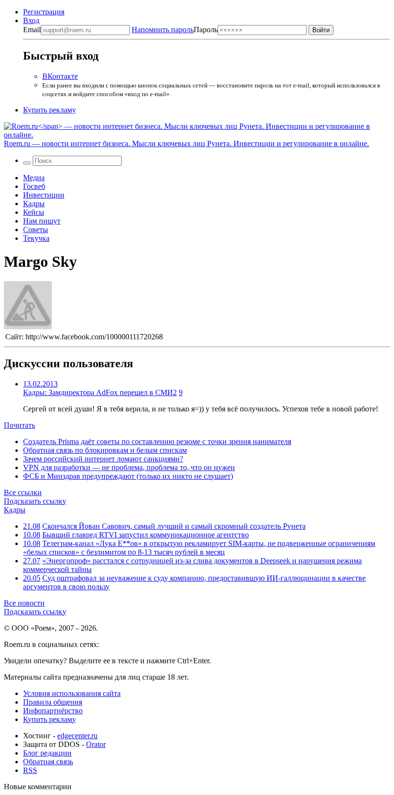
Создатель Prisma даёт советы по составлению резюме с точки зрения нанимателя (157, 441)
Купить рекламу (49, 110)
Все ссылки (23, 492)
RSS (30, 770)
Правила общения (52, 702)
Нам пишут (42, 221)
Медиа (34, 178)
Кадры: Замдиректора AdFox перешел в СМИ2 (100, 392)
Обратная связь (48, 762)
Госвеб (34, 186)
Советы (35, 229)
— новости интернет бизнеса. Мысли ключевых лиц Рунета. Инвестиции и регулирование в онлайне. (186, 143)
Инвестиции (43, 195)
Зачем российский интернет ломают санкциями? (103, 459)
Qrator (96, 744)
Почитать (19, 425)
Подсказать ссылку (35, 501)
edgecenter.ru (77, 736)
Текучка (36, 238)
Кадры (34, 203)
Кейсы (33, 212)
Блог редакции (47, 753)
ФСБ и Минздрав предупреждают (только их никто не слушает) (128, 476)
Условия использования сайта (72, 693)
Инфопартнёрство (53, 711)
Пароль (175, 29)
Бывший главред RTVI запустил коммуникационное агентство (145, 535)
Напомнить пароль (163, 29)
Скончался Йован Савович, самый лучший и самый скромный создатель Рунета (174, 526)
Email (32, 29)
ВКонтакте (60, 76)
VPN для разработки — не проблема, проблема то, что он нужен (129, 467)
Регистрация (43, 12)
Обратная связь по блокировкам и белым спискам (105, 450)
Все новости (24, 603)
